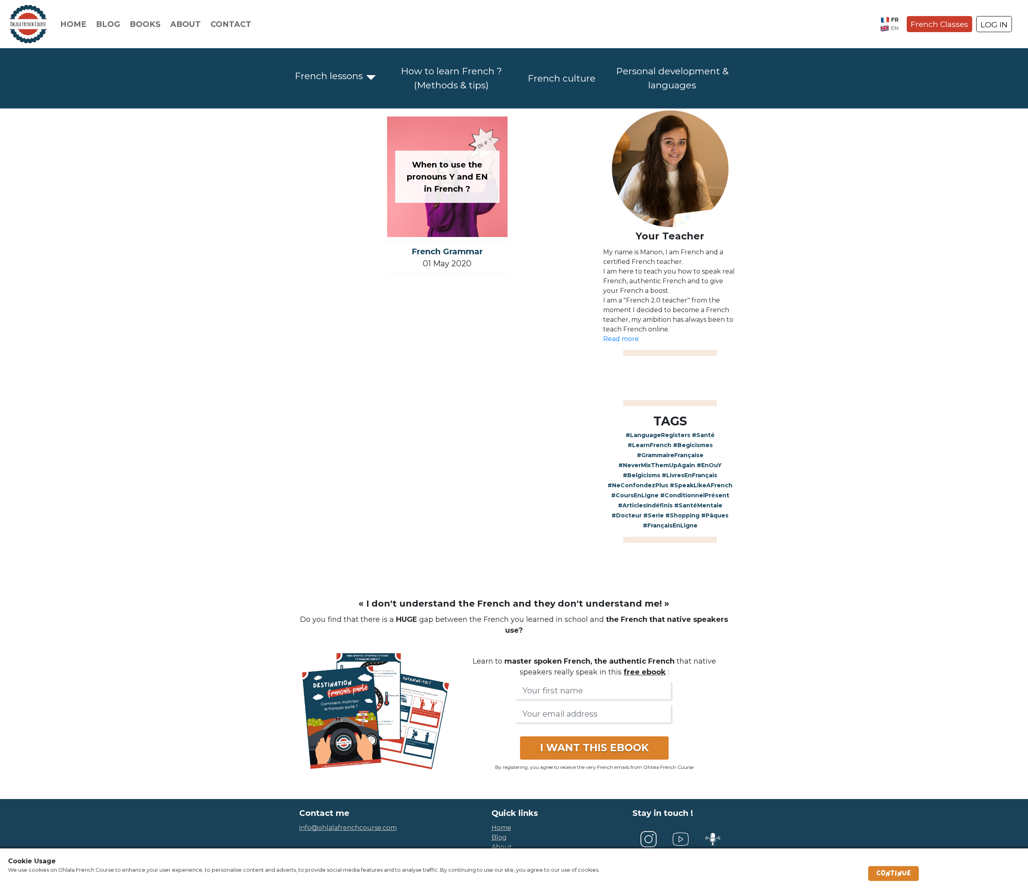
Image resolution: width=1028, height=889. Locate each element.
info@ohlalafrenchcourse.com (348, 828)
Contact (230, 24)
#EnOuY (709, 465)
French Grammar (447, 251)
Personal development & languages (672, 78)
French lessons (329, 76)
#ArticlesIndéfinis (645, 505)
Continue (893, 873)
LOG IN (994, 24)
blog (499, 837)
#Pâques (714, 515)
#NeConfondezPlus (638, 485)
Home (73, 24)
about (502, 847)
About (185, 24)
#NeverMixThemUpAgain (656, 465)
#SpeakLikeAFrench (701, 485)
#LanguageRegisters (658, 435)
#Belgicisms (641, 475)
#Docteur (627, 515)
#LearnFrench (649, 445)
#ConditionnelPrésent (694, 495)
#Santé (703, 435)
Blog (108, 24)
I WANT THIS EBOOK (594, 748)
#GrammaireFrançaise (670, 455)
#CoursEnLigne (635, 495)
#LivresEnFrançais (689, 475)
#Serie (653, 515)
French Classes (939, 24)
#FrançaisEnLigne (670, 525)
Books (145, 24)
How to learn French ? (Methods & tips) (451, 78)
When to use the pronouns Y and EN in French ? (447, 177)
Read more (621, 339)
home (501, 828)
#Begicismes (693, 445)
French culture (562, 78)
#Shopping (682, 515)
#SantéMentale (698, 505)
